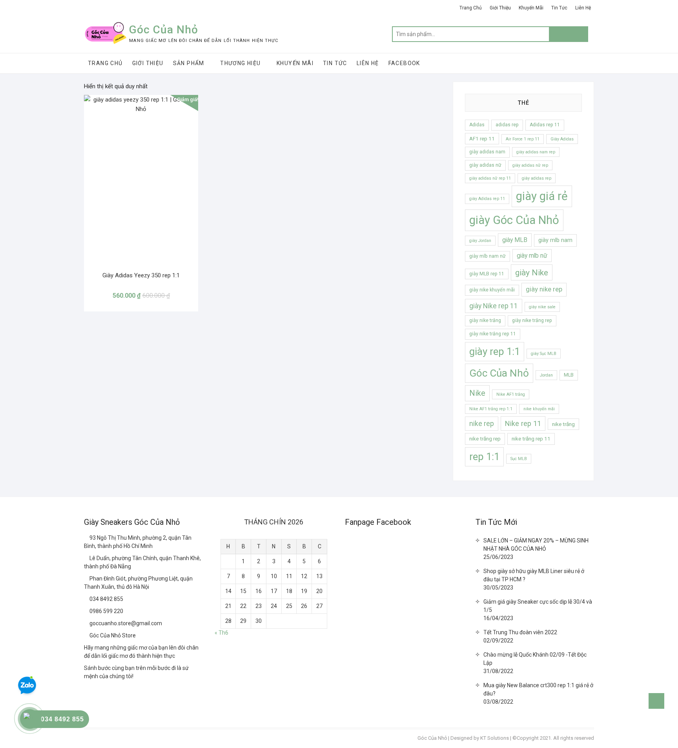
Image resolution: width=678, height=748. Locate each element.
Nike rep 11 (523, 423)
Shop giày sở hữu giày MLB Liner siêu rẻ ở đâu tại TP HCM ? (533, 575)
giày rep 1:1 (494, 351)
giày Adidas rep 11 (487, 198)
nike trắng (563, 424)
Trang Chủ (470, 8)
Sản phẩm (188, 63)
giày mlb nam (555, 240)
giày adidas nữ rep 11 (490, 178)
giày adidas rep (536, 178)
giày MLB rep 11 (486, 274)
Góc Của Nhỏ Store (112, 635)
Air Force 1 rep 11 (522, 139)
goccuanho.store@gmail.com (125, 623)
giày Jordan (480, 240)
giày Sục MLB (543, 353)
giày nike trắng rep (532, 320)
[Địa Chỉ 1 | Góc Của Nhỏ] (86, 538)
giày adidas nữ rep (530, 165)
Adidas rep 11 (545, 124)
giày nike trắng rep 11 (492, 334)
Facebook (404, 63)
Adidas (477, 124)
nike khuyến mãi (539, 408)
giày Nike (531, 272)
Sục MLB (518, 458)
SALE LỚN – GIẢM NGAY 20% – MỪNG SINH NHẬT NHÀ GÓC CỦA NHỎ (536, 544)
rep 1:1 (484, 456)
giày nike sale (542, 306)
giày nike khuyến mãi (492, 290)
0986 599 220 (105, 611)
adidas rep (507, 124)
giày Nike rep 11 (493, 306)
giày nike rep (544, 289)
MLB (569, 375)
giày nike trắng (485, 320)
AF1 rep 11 (482, 139)
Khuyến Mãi (531, 8)
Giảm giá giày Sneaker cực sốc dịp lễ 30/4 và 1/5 (537, 606)
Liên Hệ (583, 8)
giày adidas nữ (485, 165)
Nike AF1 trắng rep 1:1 (490, 408)
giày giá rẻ (542, 196)
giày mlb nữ (532, 255)
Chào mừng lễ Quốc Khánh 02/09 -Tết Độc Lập (535, 659)
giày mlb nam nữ (487, 256)
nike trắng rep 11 (531, 439)
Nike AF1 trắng (510, 394)
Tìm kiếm (568, 34)
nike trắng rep (485, 439)
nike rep (481, 424)
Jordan (546, 375)
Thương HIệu (240, 63)
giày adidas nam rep (535, 152)
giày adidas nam (487, 152)
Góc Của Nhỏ (163, 29)
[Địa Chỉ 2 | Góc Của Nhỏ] (86, 558)
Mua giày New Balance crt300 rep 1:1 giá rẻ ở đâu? (538, 689)
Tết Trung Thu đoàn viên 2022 (520, 632)
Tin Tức (559, 8)
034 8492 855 (105, 599)
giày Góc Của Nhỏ (514, 220)
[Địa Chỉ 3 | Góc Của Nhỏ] (86, 578)
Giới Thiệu (500, 8)
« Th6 (221, 633)
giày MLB (514, 240)
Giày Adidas (562, 139)
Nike (477, 393)
